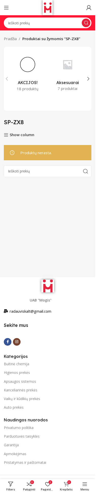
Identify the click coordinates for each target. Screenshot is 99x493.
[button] (7, 79)
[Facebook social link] (7, 342)
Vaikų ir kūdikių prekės (22, 398)
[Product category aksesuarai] (68, 73)
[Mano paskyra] (89, 8)
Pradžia (10, 38)
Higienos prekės (17, 372)
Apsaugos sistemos (20, 381)
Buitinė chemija (16, 363)
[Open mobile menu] (6, 8)
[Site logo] (48, 7)
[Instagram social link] (17, 342)
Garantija (11, 444)
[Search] (86, 23)
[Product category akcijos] (27, 73)
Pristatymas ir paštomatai (25, 462)
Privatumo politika (19, 427)
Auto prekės (14, 407)
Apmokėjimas (15, 453)
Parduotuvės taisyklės (22, 436)
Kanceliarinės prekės (20, 390)
